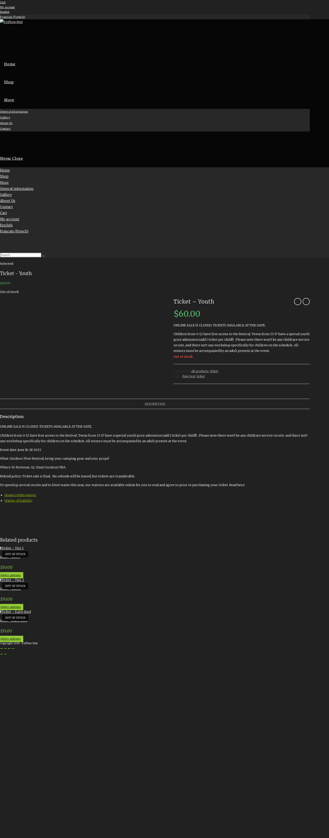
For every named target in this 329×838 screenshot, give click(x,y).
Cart (3, 2)
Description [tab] (155, 403)
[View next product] (306, 301)
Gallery (6, 195)
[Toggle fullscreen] (5, 648)
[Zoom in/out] (1, 648)
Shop (4, 176)
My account (7, 7)
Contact (6, 207)
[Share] (9, 648)
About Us (7, 201)
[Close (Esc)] (13, 648)
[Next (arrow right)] (5, 654)
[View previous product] (297, 301)
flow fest (188, 376)
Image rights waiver (20, 495)
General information (17, 189)
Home (5, 170)
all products (200, 371)
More (4, 183)
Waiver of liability (18, 501)
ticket (214, 371)
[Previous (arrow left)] (1, 654)
